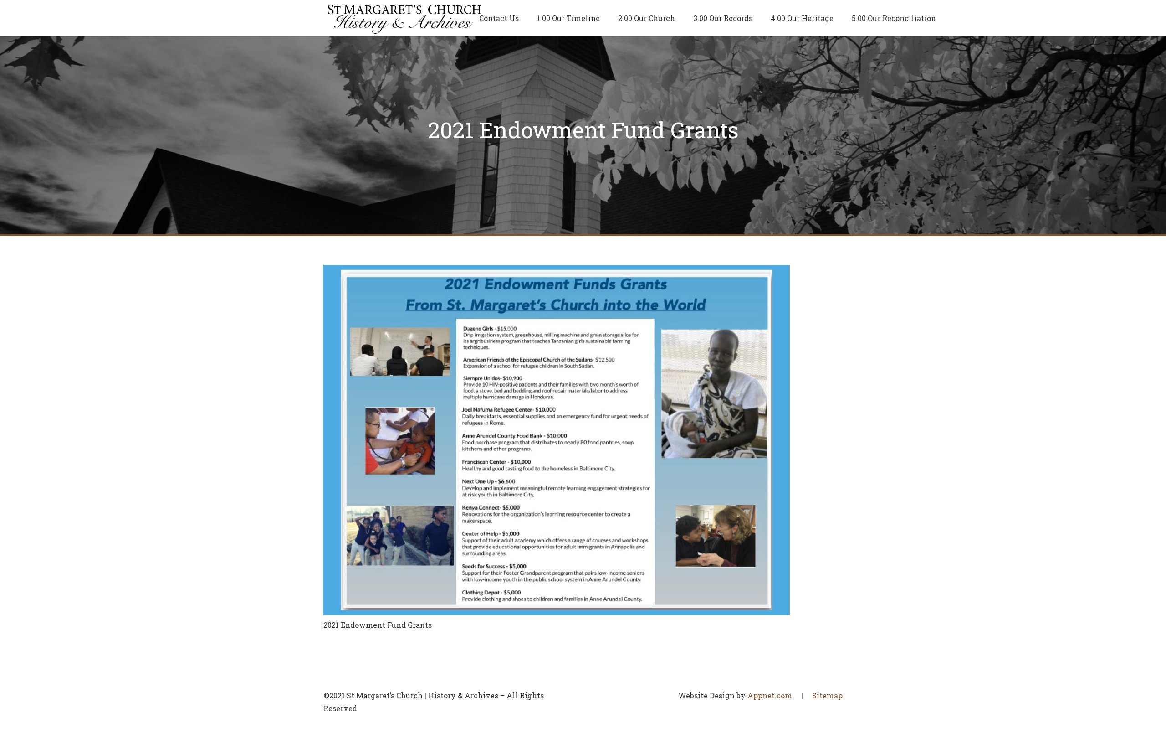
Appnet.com (769, 695)
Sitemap (827, 695)
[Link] (404, 18)
